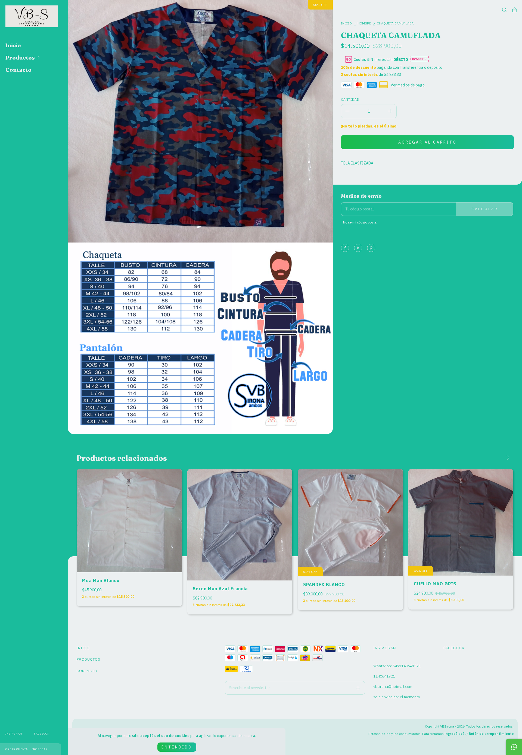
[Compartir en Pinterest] (371, 248)
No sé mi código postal (360, 222)
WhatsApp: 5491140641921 (397, 665)
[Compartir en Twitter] (358, 248)
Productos (20, 57)
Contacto (18, 69)
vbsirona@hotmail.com (392, 686)
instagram (13, 733)
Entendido (176, 747)
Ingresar (40, 749)
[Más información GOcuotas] (419, 59)
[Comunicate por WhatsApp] (514, 747)
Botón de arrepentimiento (491, 734)
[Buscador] (504, 10)
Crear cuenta (16, 749)
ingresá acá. (455, 734)
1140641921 (384, 676)
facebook (41, 733)
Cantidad (350, 99)
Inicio (13, 45)
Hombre (364, 23)
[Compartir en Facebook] (345, 248)
